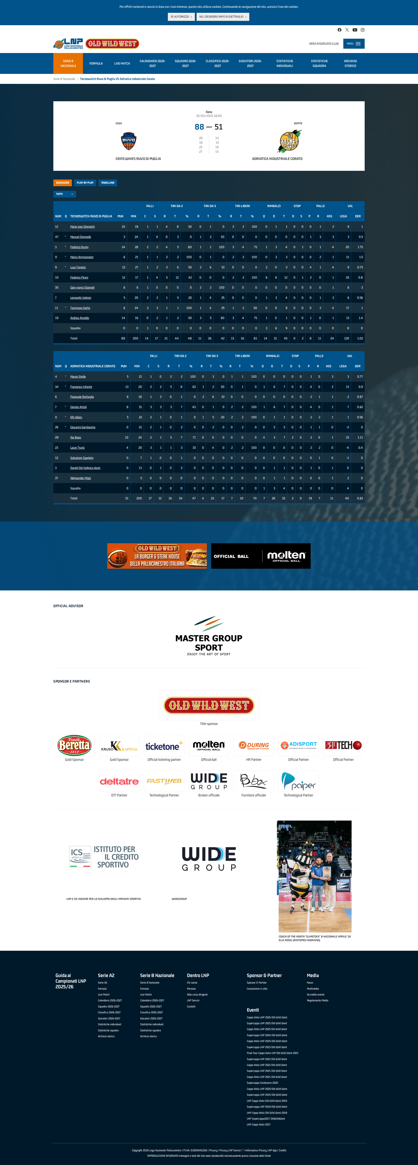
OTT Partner (119, 795)
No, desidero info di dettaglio (221, 16)
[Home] (96, 44)
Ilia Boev (75, 437)
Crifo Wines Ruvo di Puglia (138, 158)
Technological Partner (164, 795)
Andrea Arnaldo (79, 318)
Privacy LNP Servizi (230, 1150)
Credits (282, 1150)
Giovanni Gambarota (82, 427)
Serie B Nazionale (64, 79)
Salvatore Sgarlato (81, 458)
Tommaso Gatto (80, 308)
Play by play (85, 182)
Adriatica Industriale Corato (277, 158)
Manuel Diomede (80, 237)
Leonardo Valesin (80, 297)
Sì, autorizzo (180, 16)
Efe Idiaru (76, 417)
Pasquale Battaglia (82, 397)
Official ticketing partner (164, 760)
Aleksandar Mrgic (80, 478)
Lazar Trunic (77, 447)
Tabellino (107, 182)
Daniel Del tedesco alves (85, 468)
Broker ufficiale (209, 795)
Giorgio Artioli (78, 407)
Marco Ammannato (81, 257)
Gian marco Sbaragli (82, 287)
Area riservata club (324, 43)
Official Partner (298, 760)
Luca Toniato (78, 267)
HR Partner (253, 760)
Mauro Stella (78, 376)
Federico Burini (79, 247)
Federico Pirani (79, 277)
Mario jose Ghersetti (82, 226)
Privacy (213, 1150)
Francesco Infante (81, 387)
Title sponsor (209, 724)
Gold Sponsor (74, 760)
